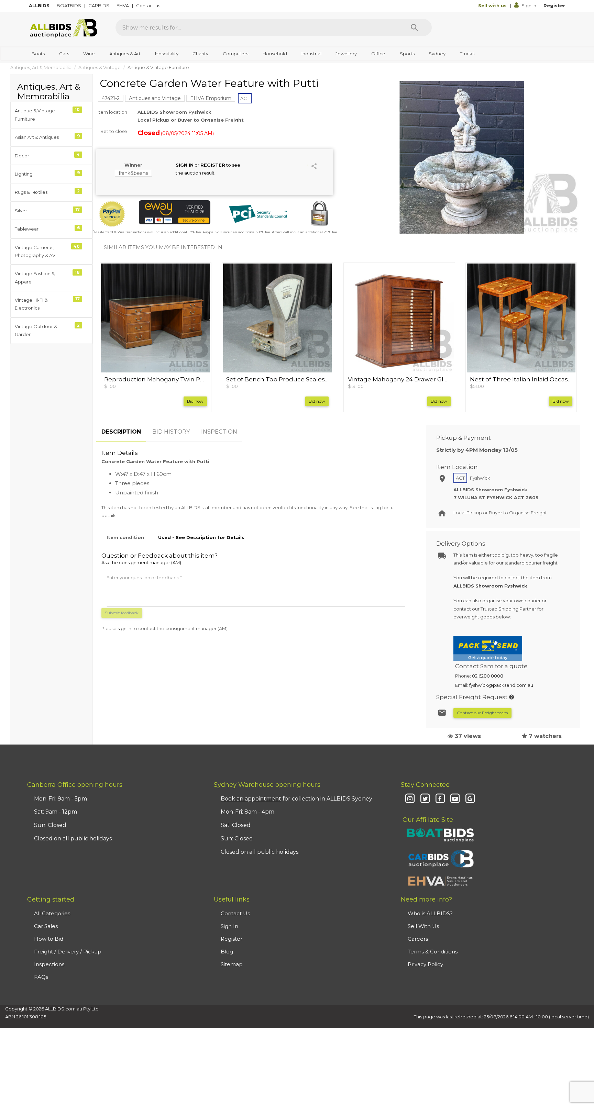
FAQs (41, 977)
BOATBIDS (69, 5)
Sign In (528, 5)
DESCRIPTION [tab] (121, 431)
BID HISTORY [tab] (171, 431)
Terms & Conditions (433, 951)
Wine (89, 53)
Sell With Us (423, 926)
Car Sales (46, 926)
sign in (124, 628)
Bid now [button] (195, 401)
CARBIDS (99, 5)
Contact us (148, 5)
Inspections (49, 964)
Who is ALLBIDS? (430, 913)
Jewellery (346, 53)
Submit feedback (122, 612)
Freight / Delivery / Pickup (67, 951)
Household (275, 53)
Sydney (437, 53)
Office (378, 53)
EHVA (123, 5)
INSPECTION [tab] (219, 431)
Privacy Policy (425, 964)
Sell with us (493, 5)
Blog (227, 951)
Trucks (467, 53)
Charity (200, 53)
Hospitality (166, 53)
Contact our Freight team (482, 712)
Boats (38, 53)
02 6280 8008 (487, 676)
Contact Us (235, 913)
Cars (64, 53)
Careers (418, 939)
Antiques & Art (125, 53)
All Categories (52, 913)
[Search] (414, 27)
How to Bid (48, 939)
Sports (407, 53)
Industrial (311, 53)
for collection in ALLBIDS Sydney (296, 798)
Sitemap (232, 964)
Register (554, 5)
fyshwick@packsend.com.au (501, 685)
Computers (235, 53)
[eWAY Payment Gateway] (174, 212)
